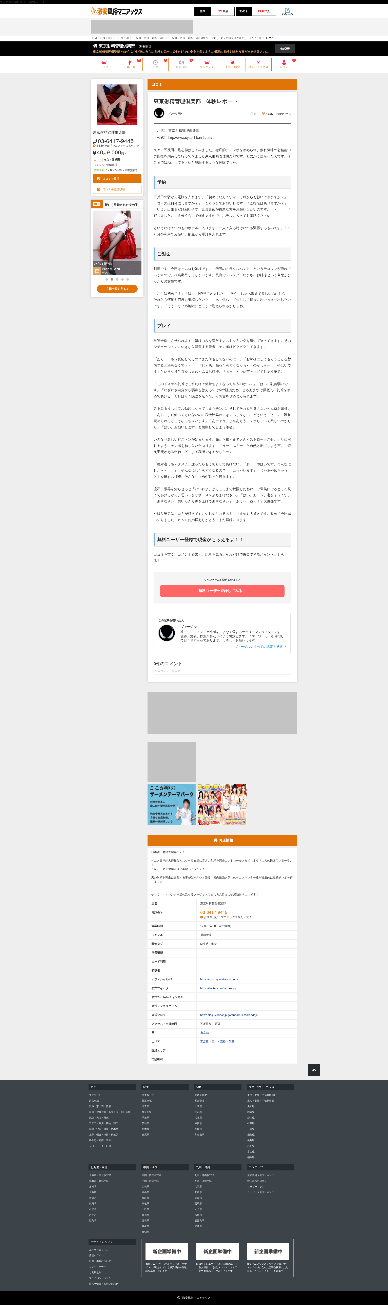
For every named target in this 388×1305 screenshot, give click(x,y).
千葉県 (145, 1117)
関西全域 (199, 1100)
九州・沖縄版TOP (204, 1175)
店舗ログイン (96, 1255)
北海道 (92, 1192)
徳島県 (145, 1220)
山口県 (145, 1209)
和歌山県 (199, 1134)
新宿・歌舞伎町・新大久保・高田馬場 (109, 1112)
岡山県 (145, 1192)
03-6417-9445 (116, 141)
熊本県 (198, 1192)
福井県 (251, 1157)
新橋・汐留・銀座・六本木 (103, 1129)
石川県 (251, 1146)
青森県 (92, 1198)
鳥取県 (145, 1198)
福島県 (92, 1220)
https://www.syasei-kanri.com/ (219, 979)
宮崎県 (198, 1214)
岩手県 (92, 1214)
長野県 (251, 1140)
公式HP (285, 48)
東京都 (125, 38)
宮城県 (92, 1186)
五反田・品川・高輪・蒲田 (149, 38)
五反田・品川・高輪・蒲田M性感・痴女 (192, 38)
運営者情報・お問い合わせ (103, 1283)
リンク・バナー (97, 1266)
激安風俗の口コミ (257, 1181)
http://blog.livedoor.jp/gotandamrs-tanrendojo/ (229, 1014)
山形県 (92, 1209)
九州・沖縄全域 (203, 1181)
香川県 (145, 1214)
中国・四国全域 (150, 1181)
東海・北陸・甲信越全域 (260, 1100)
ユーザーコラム (255, 1186)
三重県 (251, 1129)
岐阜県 (251, 1123)
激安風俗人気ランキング (260, 1175)
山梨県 (251, 1134)
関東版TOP (148, 1095)
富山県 (251, 1151)
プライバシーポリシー (101, 1278)
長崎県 (198, 1203)
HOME (95, 38)
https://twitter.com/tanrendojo (218, 988)
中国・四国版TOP (151, 1175)
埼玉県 (145, 1106)
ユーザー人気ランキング (260, 1192)
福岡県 (198, 1186)
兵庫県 (198, 1117)
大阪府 (198, 1106)
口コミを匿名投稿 (113, 189)
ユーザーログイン (99, 1249)
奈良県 (198, 1129)
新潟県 (251, 1117)
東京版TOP (109, 38)
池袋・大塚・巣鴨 (99, 1117)
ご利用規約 (95, 1272)
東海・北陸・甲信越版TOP (261, 1095)
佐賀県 (198, 1198)
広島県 (145, 1186)
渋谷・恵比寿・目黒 (100, 1106)
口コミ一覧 (255, 38)
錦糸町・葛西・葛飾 (100, 1140)
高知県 (145, 1231)
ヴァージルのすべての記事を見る (258, 646)
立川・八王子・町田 (100, 1146)
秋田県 (92, 1203)
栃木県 (145, 1129)
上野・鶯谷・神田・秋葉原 (103, 1134)
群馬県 (145, 1134)
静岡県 (251, 1112)
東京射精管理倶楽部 (232, 38)
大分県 (198, 1209)
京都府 (198, 1112)
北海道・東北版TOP (100, 1175)
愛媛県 (145, 1226)
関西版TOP (201, 1095)
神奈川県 (147, 1112)
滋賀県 (198, 1123)
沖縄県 (198, 1226)
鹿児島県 (199, 1220)
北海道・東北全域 (99, 1181)
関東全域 (147, 1100)
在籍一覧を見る (116, 288)
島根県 (145, 1203)
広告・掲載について (100, 1261)
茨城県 (145, 1123)
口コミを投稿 (110, 178)
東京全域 (94, 1100)
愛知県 (251, 1106)
